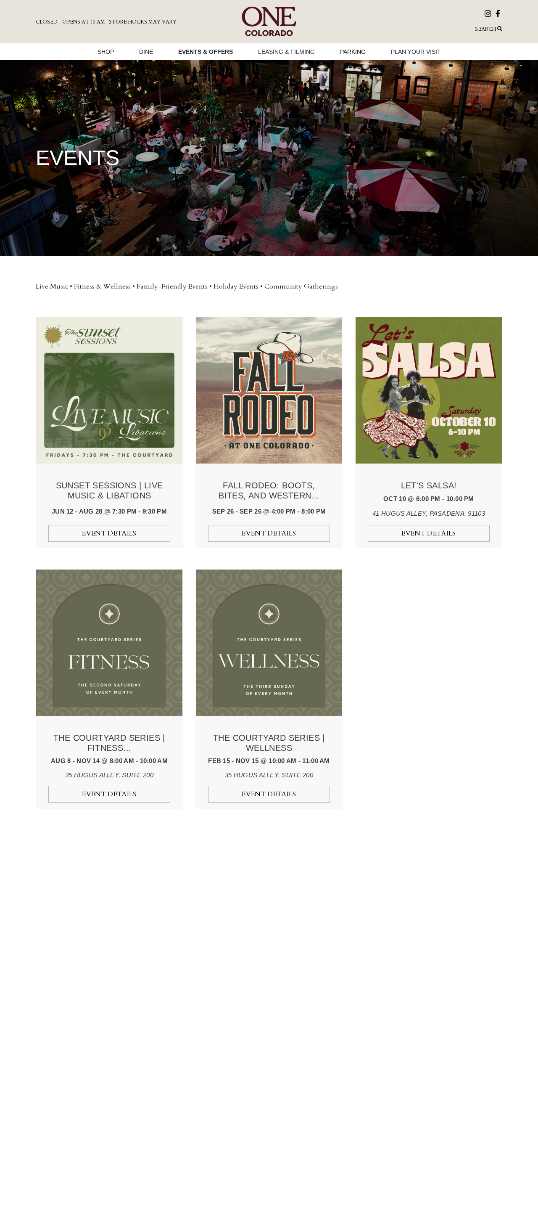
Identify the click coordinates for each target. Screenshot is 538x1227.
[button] (428, 29)
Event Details (109, 533)
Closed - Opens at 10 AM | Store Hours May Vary (106, 22)
